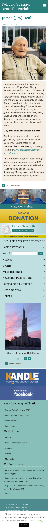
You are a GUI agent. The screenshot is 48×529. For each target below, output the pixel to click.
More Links (9, 459)
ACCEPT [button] (24, 524)
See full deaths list (13, 185)
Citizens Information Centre (16, 443)
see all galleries (15, 363)
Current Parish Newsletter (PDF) (17, 410)
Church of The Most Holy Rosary (23, 353)
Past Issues (29, 230)
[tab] (23, 241)
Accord (8, 437)
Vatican (8, 454)
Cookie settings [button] (36, 520)
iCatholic (8, 448)
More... (8, 493)
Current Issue (18, 230)
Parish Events (10, 426)
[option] (23, 329)
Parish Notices (11, 421)
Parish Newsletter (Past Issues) (17, 415)
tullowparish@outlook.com (16, 510)
